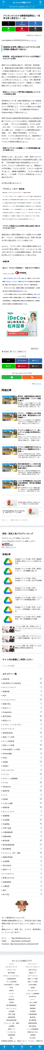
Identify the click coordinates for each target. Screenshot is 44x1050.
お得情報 (11, 1026)
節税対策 (33, 1005)
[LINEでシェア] (7, 726)
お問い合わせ (32, 970)
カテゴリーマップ (11, 967)
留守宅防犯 (11, 973)
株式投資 (33, 1017)
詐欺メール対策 (33, 981)
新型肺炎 (6, 351)
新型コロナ (23, 351)
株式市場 (35, 348)
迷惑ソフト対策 (33, 979)
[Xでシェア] (7, 715)
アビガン (14, 351)
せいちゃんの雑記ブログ (22, 2)
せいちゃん (32, 40)
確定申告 (11, 999)
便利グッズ (11, 1029)
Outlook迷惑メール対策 (11, 984)
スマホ (11, 996)
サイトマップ (32, 964)
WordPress (32, 996)
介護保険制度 (32, 1014)
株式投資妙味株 (25, 348)
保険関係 (33, 1008)
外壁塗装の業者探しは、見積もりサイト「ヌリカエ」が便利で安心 (22, 1042)
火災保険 (11, 1011)
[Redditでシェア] (27, 720)
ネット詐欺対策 (11, 981)
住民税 (11, 1002)
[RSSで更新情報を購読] (32, 377)
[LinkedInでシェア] (27, 726)
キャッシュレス (11, 1008)
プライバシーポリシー (32, 967)
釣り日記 (33, 1038)
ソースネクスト (11, 1032)
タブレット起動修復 (32, 993)
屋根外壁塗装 (32, 1023)
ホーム (11, 964)
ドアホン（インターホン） (11, 976)
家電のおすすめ (33, 1032)
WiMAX (11, 990)
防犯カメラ (32, 973)
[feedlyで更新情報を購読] (12, 377)
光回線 (32, 987)
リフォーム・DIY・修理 (11, 1023)
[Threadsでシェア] (17, 720)
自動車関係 (11, 1035)
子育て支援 (11, 1014)
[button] (35, 29)
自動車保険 (11, 1017)
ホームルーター (33, 990)
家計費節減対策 (11, 1005)
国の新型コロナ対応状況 (10, 348)
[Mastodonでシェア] (17, 715)
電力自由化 (32, 1026)
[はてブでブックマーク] (36, 720)
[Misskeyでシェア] (36, 715)
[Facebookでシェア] (7, 720)
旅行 (11, 1038)
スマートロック (33, 976)
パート (32, 999)
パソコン (11, 993)
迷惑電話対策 (11, 979)
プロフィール (11, 970)
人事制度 (33, 1035)
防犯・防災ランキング (9, 547)
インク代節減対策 (32, 1029)
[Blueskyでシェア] (27, 715)
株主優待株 (32, 1020)
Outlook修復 (33, 984)
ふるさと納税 (32, 1002)
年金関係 (33, 1011)
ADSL (11, 987)
